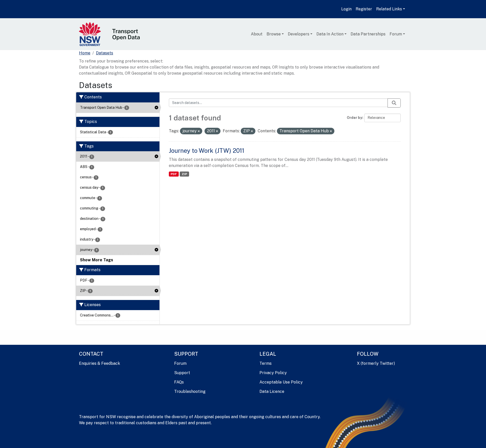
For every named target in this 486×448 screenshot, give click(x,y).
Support (182, 372)
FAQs (179, 382)
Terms (265, 363)
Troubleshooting (190, 391)
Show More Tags (96, 260)
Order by (354, 118)
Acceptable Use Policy (281, 382)
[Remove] (199, 131)
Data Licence (271, 391)
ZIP (184, 174)
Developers (298, 34)
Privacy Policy (273, 372)
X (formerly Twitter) (376, 363)
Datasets (104, 53)
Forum (396, 34)
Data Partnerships (368, 34)
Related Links (389, 9)
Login (346, 9)
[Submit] (394, 103)
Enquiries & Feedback (99, 363)
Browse (274, 34)
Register (364, 9)
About (256, 34)
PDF (174, 174)
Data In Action (329, 34)
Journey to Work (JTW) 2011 (206, 150)
